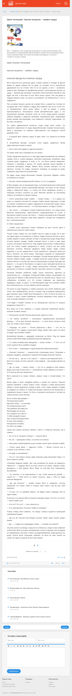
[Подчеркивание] (14, 646)
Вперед (65, 627)
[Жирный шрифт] (8, 646)
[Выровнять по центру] (20, 646)
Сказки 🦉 (25, 11)
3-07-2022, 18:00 (15, 563)
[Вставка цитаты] (43, 646)
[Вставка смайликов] (33, 646)
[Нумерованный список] (30, 646)
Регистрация (52, 686)
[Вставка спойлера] (45, 646)
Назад (7, 627)
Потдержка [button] (28, 679)
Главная (51, 682)
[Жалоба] (52, 563)
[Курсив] (11, 646)
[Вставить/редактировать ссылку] (36, 646)
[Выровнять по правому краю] (23, 646)
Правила (51, 684)
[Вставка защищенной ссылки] (39, 646)
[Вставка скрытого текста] (48, 646)
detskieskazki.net (16, 693)
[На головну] (5, 11)
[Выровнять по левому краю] (18, 646)
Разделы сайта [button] (7, 679)
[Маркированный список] (27, 646)
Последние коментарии (8, 684)
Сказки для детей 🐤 (15, 11)
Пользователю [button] (53, 679)
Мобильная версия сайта (9, 686)
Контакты (27, 682)
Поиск (3, 682)
